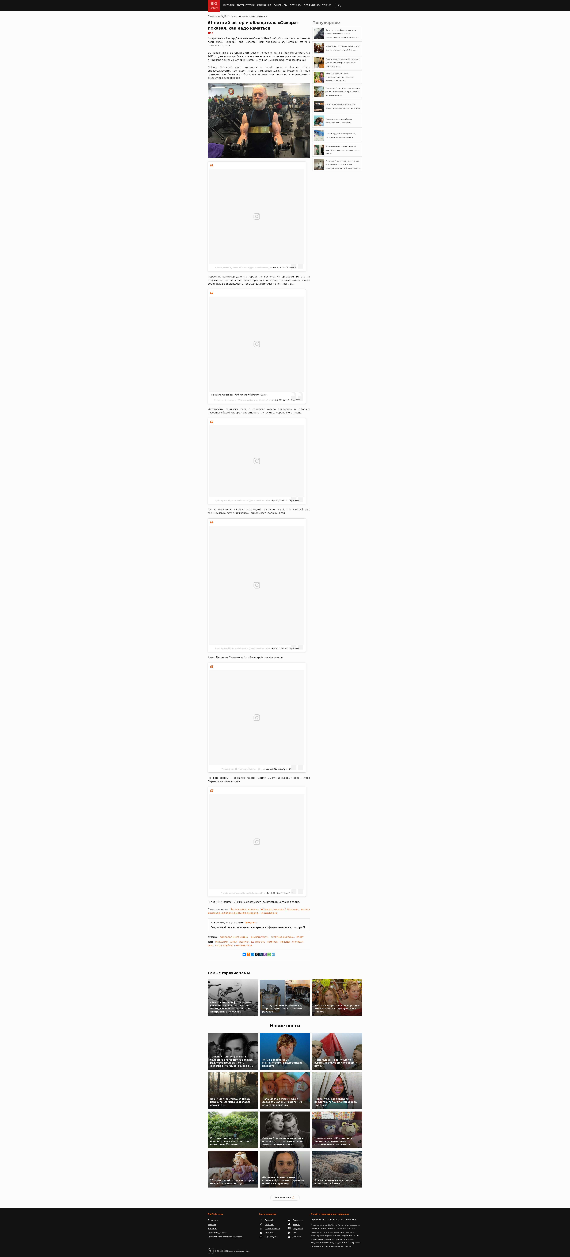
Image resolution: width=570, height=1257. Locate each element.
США (210, 945)
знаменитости (259, 937)
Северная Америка (282, 937)
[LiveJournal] (261, 954)
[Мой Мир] (252, 954)
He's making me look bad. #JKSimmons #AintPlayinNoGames (238, 395)
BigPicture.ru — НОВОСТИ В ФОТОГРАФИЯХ (333, 1219)
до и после (258, 942)
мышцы (285, 942)
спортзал (297, 942)
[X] (257, 954)
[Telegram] (273, 954)
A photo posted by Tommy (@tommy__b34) (242, 769)
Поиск (348, 5)
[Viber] (265, 954)
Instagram (221, 942)
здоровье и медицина (250, 16)
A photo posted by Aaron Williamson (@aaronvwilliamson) (242, 267)
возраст (244, 942)
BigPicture (226, 16)
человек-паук (243, 945)
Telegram (250, 922)
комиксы (272, 942)
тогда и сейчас (224, 945)
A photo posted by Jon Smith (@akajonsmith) (242, 893)
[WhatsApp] (269, 954)
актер (233, 942)
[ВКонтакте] (244, 954)
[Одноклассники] (248, 954)
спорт (299, 937)
